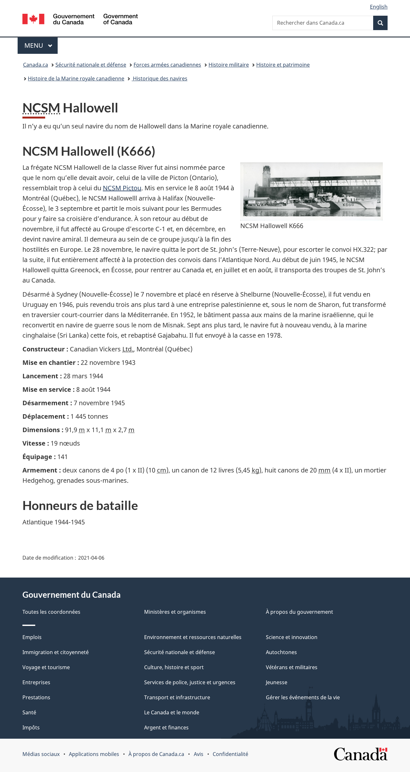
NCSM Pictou (122, 188)
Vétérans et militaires (291, 667)
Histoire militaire (229, 64)
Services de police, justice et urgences (189, 682)
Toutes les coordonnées (51, 611)
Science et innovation (291, 637)
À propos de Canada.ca (156, 754)
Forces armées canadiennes (167, 64)
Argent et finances (166, 727)
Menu (41, 45)
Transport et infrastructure (177, 697)
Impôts (31, 727)
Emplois (32, 637)
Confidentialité (230, 754)
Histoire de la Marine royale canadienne (76, 78)
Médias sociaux (41, 754)
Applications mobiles (94, 754)
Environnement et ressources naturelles (193, 637)
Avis (198, 754)
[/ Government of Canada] (80, 20)
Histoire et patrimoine (283, 64)
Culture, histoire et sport (174, 667)
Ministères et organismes (175, 611)
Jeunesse (276, 682)
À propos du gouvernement (299, 611)
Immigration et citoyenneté (55, 652)
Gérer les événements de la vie (303, 697)
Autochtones (281, 652)
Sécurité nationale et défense (90, 64)
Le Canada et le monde (171, 712)
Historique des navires (159, 78)
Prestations (36, 697)
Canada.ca (35, 64)
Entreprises (36, 682)
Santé (29, 712)
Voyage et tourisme (46, 667)
